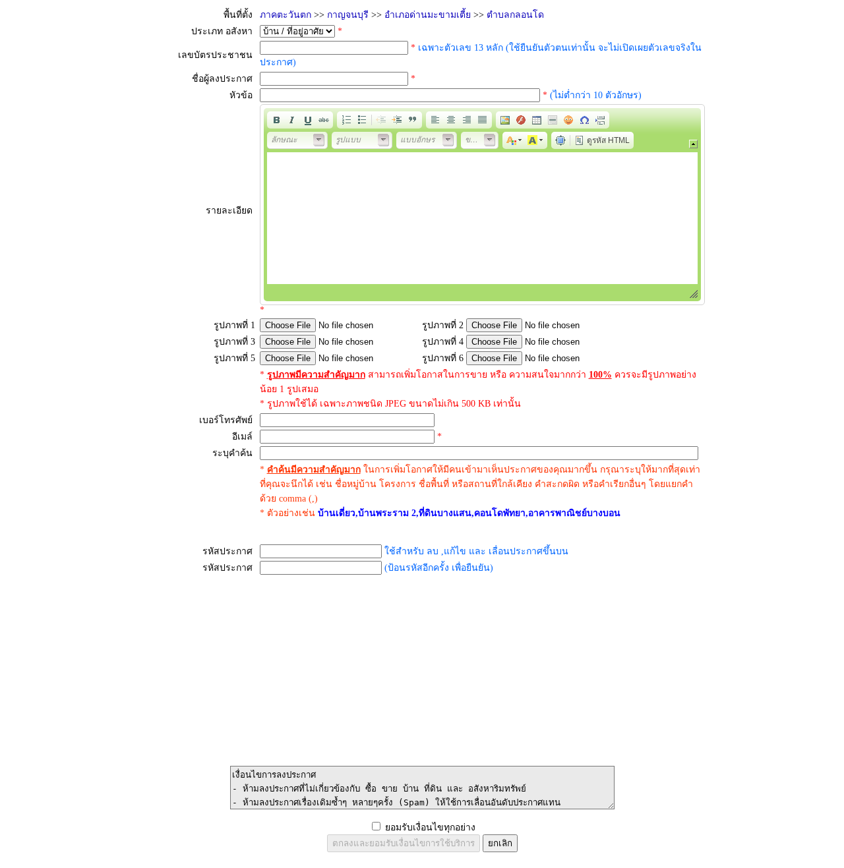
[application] (482, 204)
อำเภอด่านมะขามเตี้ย (427, 15)
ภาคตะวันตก (285, 15)
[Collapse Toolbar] (693, 144)
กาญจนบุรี (348, 15)
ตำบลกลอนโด (515, 15)
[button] (276, 120)
